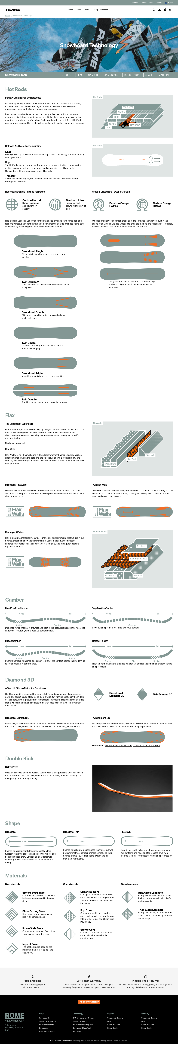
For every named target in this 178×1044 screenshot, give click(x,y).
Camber (93, 75)
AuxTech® (77, 1031)
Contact (143, 3)
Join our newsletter (89, 1001)
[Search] (154, 10)
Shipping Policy (79, 1041)
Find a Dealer (112, 1028)
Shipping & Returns (115, 1018)
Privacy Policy (106, 1041)
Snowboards (44, 1018)
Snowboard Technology (22, 16)
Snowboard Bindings (47, 1021)
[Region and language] (170, 10)
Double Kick (131, 75)
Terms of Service (120, 1041)
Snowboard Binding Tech (83, 1025)
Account (159, 3)
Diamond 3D (111, 75)
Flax (79, 75)
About (151, 3)
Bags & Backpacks (46, 1031)
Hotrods (65, 75)
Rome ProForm (113, 1025)
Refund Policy (93, 1041)
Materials (165, 75)
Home (7, 16)
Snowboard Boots (46, 1025)
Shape (149, 75)
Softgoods (43, 1028)
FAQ (109, 1021)
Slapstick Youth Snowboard (118, 745)
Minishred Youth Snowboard (146, 745)
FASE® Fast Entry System (83, 1018)
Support (135, 3)
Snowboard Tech (80, 1021)
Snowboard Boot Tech (82, 1028)
